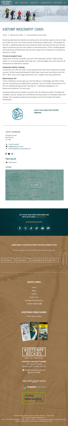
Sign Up (63, 260)
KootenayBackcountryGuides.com (19, 149)
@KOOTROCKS (41, 217)
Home (16, 2)
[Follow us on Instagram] (12, 153)
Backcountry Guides (16, 35)
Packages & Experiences (34, 300)
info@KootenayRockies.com (35, 370)
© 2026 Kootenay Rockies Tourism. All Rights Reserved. (29, 415)
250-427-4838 (35, 372)
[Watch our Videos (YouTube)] (9, 153)
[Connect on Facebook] (6, 153)
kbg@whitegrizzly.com (15, 146)
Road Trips (34, 297)
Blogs (34, 291)
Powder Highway (33, 304)
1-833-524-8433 (13, 144)
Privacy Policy (50, 415)
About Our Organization (34, 358)
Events (34, 294)
